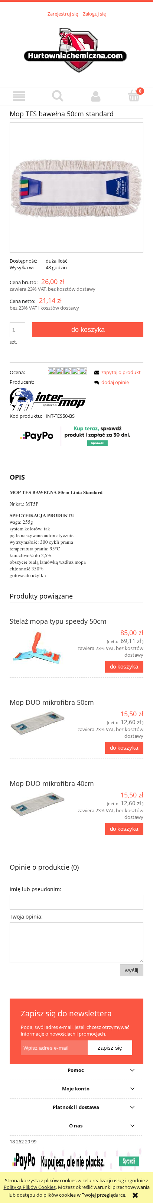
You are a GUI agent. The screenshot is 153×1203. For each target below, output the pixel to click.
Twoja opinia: (26, 916)
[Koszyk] (134, 95)
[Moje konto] (95, 96)
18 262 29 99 (23, 1141)
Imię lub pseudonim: (35, 889)
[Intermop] (48, 398)
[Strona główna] (76, 47)
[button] (19, 96)
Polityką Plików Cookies (30, 1187)
